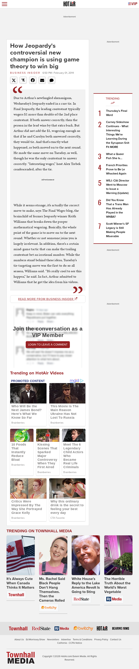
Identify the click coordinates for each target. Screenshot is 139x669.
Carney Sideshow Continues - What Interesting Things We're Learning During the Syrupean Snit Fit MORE (117, 134)
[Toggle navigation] (4, 4)
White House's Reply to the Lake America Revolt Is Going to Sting (86, 585)
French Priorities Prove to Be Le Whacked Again (117, 169)
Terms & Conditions (82, 639)
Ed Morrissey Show (35, 639)
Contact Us (115, 639)
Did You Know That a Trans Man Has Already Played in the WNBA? (117, 208)
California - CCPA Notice (69, 643)
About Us (19, 639)
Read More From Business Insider (46, 299)
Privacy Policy (101, 639)
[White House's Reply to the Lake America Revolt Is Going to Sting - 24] (86, 555)
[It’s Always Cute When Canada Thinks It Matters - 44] (21, 555)
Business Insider (26, 72)
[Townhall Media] (21, 657)
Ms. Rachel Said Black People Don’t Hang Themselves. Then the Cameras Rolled (52, 590)
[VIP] (132, 4)
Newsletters (53, 639)
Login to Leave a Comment (48, 344)
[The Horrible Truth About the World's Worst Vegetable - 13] (118, 555)
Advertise (66, 639)
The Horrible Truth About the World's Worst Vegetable (117, 585)
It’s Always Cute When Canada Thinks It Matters (20, 583)
